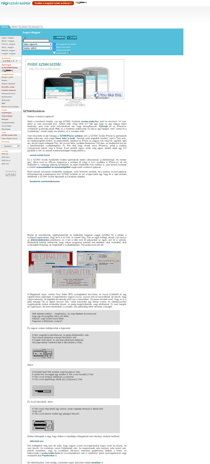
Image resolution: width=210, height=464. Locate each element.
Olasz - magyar (8, 47)
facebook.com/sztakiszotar (45, 181)
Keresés (61, 37)
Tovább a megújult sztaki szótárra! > (53, 3)
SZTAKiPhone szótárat (71, 136)
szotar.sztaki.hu (90, 121)
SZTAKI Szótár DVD (9, 135)
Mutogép (5, 119)
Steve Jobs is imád (65, 138)
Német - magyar (8, 41)
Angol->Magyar (31, 32)
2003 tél (5, 154)
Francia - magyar (8, 44)
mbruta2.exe (36, 441)
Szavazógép (6, 126)
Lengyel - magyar (9, 53)
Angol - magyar (8, 38)
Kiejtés (4, 80)
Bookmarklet (7, 97)
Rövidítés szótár (8, 87)
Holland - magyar (8, 50)
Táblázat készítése (63, 50)
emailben (96, 462)
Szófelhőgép (6, 113)
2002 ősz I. (6, 157)
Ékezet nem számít (63, 47)
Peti (57, 129)
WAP (3, 103)
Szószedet (6, 100)
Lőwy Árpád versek (9, 138)
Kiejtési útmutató (8, 84)
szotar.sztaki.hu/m (40, 155)
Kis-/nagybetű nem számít (66, 44)
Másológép (6, 129)
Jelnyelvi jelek (61, 53)
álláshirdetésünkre (40, 240)
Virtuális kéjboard (9, 90)
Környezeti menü (8, 93)
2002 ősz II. (6, 160)
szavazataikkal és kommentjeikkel (53, 167)
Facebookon (48, 455)
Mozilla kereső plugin (10, 107)
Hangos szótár (7, 77)
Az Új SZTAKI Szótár (10, 68)
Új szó (73, 37)
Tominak (103, 126)
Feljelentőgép (7, 116)
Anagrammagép (8, 122)
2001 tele (5, 164)
